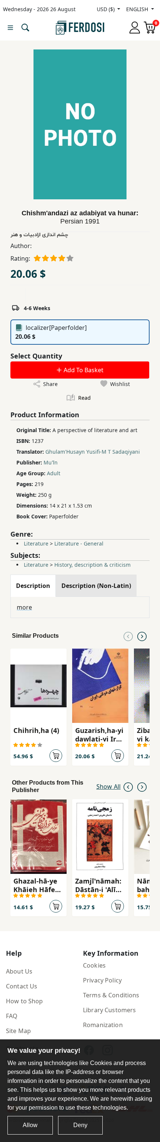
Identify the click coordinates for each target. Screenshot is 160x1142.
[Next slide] (142, 635)
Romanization (103, 1025)
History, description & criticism (92, 564)
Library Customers (109, 1010)
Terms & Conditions (111, 995)
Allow (30, 1125)
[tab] (33, 586)
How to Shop (24, 1001)
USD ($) (106, 9)
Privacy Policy (102, 980)
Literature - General (78, 543)
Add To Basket (82, 370)
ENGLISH (138, 9)
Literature (36, 543)
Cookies (94, 965)
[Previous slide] (128, 635)
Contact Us (21, 986)
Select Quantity (36, 355)
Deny (80, 1125)
